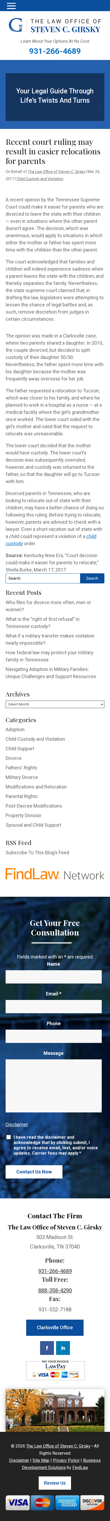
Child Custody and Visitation (40, 179)
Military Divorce (22, 777)
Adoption (15, 729)
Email (53, 993)
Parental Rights (22, 796)
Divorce (14, 758)
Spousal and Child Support (33, 825)
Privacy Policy (66, 1460)
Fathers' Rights (21, 767)
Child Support (20, 748)
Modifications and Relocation (36, 787)
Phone (54, 1023)
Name (53, 964)
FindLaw (80, 1467)
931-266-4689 (55, 51)
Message (54, 1053)
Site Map (41, 1460)
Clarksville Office (55, 1327)
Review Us (55, 1483)
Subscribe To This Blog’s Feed (37, 852)
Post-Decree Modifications (34, 806)
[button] (11, 6)
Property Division (23, 815)
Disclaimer (17, 1124)
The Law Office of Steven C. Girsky (56, 172)
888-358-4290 (55, 1290)
